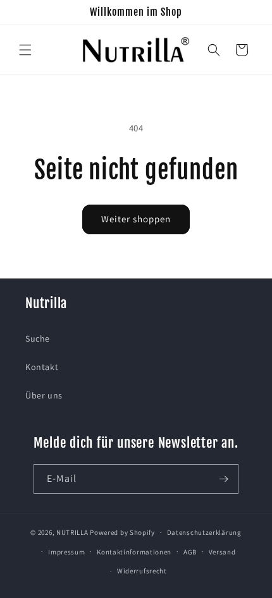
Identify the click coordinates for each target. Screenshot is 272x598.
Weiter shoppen (136, 219)
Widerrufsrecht (142, 570)
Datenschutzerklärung (204, 532)
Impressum (66, 551)
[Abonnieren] (224, 479)
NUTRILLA (72, 532)
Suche (37, 338)
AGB (190, 551)
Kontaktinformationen (134, 551)
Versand (222, 551)
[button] (25, 50)
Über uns (44, 395)
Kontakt (41, 367)
